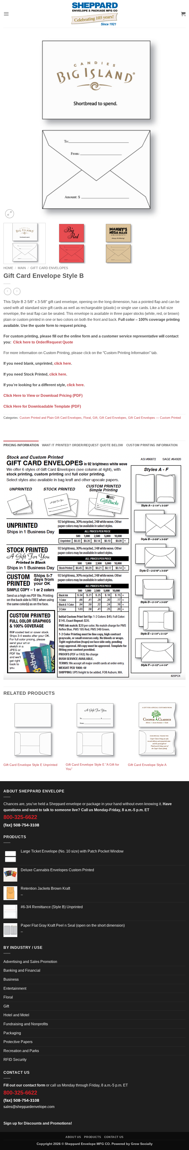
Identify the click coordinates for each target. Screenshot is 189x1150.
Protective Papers (17, 1042)
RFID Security (15, 1060)
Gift (95, 417)
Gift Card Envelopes (49, 268)
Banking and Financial (21, 970)
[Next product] (7, 291)
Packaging (12, 1033)
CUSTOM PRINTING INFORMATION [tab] (152, 445)
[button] (6, 13)
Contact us (114, 1137)
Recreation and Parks (21, 1051)
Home (8, 268)
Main (22, 268)
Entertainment (14, 988)
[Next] (176, 128)
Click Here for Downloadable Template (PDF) (42, 406)
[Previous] (13, 128)
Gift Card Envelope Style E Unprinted (30, 765)
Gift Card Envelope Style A (147, 765)
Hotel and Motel (16, 1015)
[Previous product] (16, 291)
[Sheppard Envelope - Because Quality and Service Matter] (94, 14)
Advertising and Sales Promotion (30, 962)
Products (92, 1137)
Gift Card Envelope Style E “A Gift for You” (92, 767)
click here (62, 363)
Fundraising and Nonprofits (25, 1024)
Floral (87, 417)
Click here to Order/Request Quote (43, 342)
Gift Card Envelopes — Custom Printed (154, 417)
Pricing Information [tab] (21, 445)
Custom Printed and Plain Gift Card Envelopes (51, 417)
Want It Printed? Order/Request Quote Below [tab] (82, 445)
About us (73, 1137)
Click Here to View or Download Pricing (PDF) (43, 395)
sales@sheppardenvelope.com (28, 1107)
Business (11, 979)
